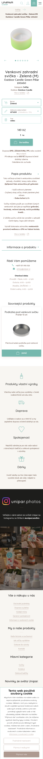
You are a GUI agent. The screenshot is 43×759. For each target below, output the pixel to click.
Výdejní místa (21, 611)
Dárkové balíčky (21, 673)
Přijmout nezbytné (21, 747)
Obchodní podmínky (21, 603)
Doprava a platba (21, 607)
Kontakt (21, 648)
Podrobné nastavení (21, 741)
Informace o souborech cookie (21, 620)
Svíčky (21, 664)
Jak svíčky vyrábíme (22, 640)
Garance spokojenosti (21, 616)
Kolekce (21, 669)
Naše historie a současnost (21, 636)
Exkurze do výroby (21, 644)
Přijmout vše (21, 754)
